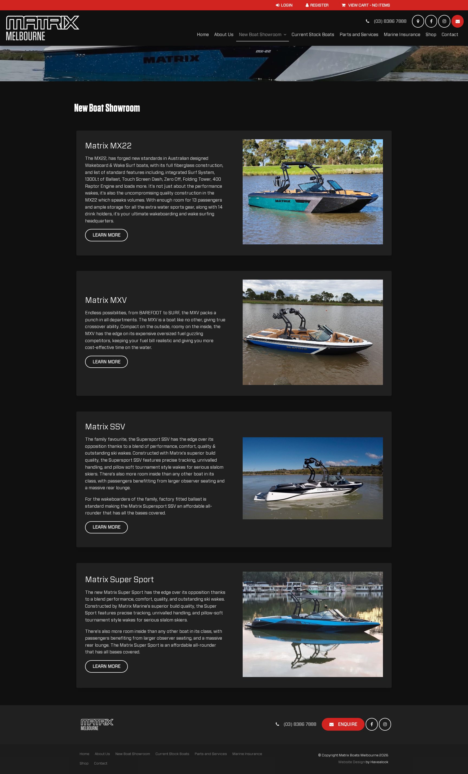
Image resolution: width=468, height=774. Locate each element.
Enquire (347, 724)
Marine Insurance (402, 35)
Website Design (351, 762)
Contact (450, 35)
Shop (431, 35)
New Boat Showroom (260, 35)
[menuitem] (84, 754)
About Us (223, 35)
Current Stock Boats (313, 35)
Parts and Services (359, 35)
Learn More (107, 235)
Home (203, 35)
